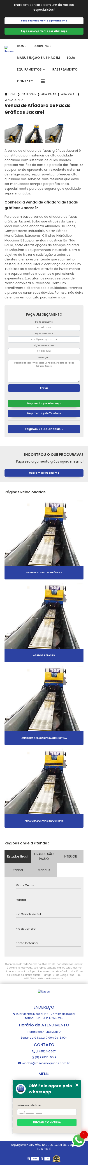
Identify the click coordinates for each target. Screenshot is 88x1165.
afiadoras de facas (48, 94)
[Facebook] (48, 997)
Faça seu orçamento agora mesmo (44, 20)
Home (21, 46)
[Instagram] (39, 997)
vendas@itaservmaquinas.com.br (45, 1063)
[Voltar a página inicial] (9, 49)
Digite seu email (44, 333)
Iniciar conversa (47, 1122)
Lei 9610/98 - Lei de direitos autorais (52, 976)
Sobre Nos (42, 46)
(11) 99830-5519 (45, 1057)
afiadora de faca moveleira (68, 94)
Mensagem (44, 357)
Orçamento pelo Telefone (44, 413)
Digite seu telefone (44, 345)
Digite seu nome (44, 322)
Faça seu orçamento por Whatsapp (44, 31)
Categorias (28, 94)
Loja (71, 57)
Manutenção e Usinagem (38, 57)
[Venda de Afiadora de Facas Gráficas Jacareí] (14, 133)
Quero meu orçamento (44, 472)
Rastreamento (65, 69)
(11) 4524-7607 (45, 1051)
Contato (25, 81)
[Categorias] (42, 81)
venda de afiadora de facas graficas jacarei (14, 100)
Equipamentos (29, 69)
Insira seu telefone (29, 1105)
